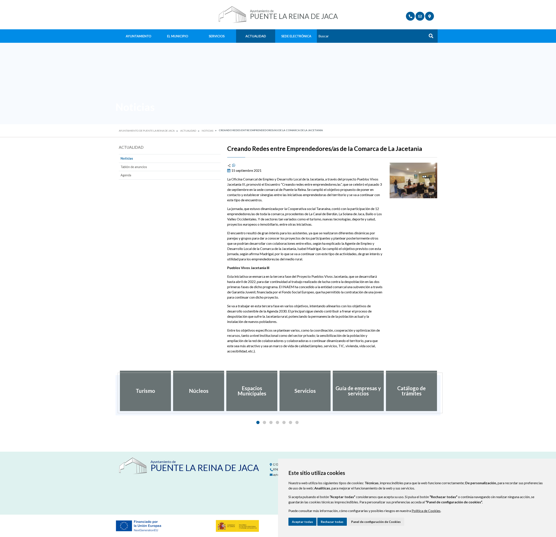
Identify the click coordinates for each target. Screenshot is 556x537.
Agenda (126, 175)
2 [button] (264, 422)
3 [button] (271, 422)
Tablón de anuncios (134, 167)
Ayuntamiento (138, 36)
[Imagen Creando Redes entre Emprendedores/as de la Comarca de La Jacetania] (413, 180)
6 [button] (290, 422)
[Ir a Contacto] (419, 16)
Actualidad (255, 36)
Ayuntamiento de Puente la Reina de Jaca (147, 130)
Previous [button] (115, 391)
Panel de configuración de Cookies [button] (376, 522)
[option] (145, 391)
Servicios (217, 36)
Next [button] (440, 391)
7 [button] (297, 422)
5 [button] (284, 422)
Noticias (207, 130)
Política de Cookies (426, 511)
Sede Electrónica (296, 36)
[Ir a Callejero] (429, 16)
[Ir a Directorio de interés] (410, 16)
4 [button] (277, 422)
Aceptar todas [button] (302, 522)
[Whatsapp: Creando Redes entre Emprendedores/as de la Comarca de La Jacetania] (233, 165)
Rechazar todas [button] (332, 522)
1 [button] (258, 422)
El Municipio (177, 36)
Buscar (429, 37)
